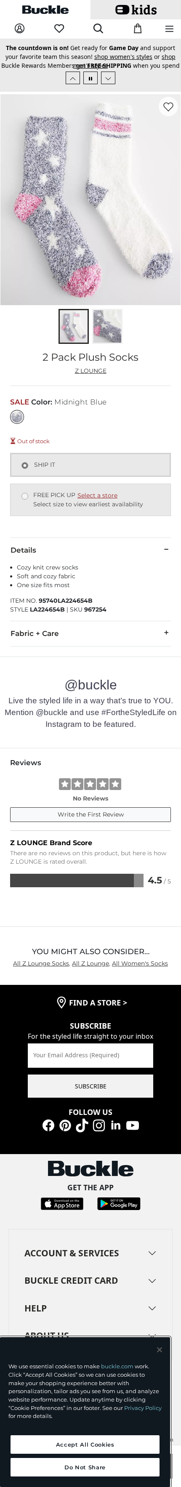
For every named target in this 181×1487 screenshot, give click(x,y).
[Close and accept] (159, 1350)
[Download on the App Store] (62, 1203)
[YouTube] (132, 1124)
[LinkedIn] (115, 1124)
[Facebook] (48, 1124)
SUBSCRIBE (90, 1086)
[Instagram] (98, 1124)
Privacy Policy (143, 1408)
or (88, 63)
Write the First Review (91, 814)
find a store (98, 1003)
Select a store (97, 495)
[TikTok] (82, 1124)
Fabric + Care (35, 633)
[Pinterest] (65, 1124)
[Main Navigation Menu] (169, 29)
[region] (85, 1412)
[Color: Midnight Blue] (17, 417)
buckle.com (117, 1366)
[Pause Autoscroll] (90, 78)
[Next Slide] (108, 78)
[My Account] (19, 28)
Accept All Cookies (85, 1444)
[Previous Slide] (73, 78)
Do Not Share (85, 1467)
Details (23, 550)
